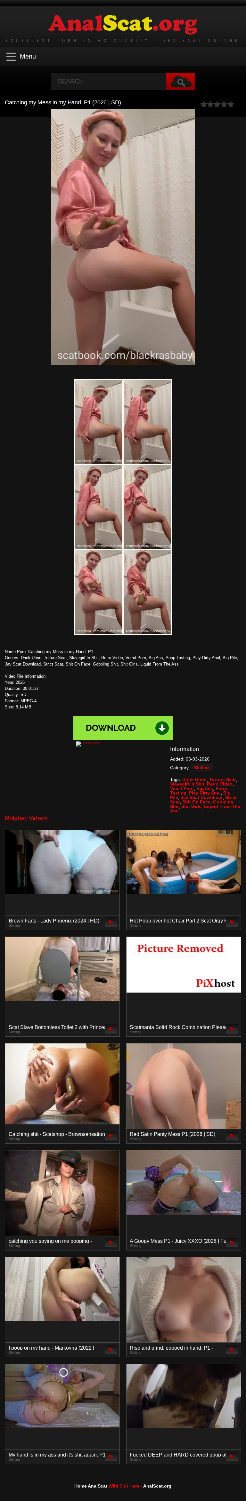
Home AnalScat (90, 1486)
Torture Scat (222, 779)
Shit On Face (196, 801)
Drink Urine (194, 779)
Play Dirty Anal (205, 792)
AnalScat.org (157, 1486)
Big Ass (204, 788)
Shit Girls (191, 806)
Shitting (202, 767)
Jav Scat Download (202, 797)
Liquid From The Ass (205, 808)
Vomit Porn (182, 788)
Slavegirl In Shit (187, 783)
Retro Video (220, 783)
